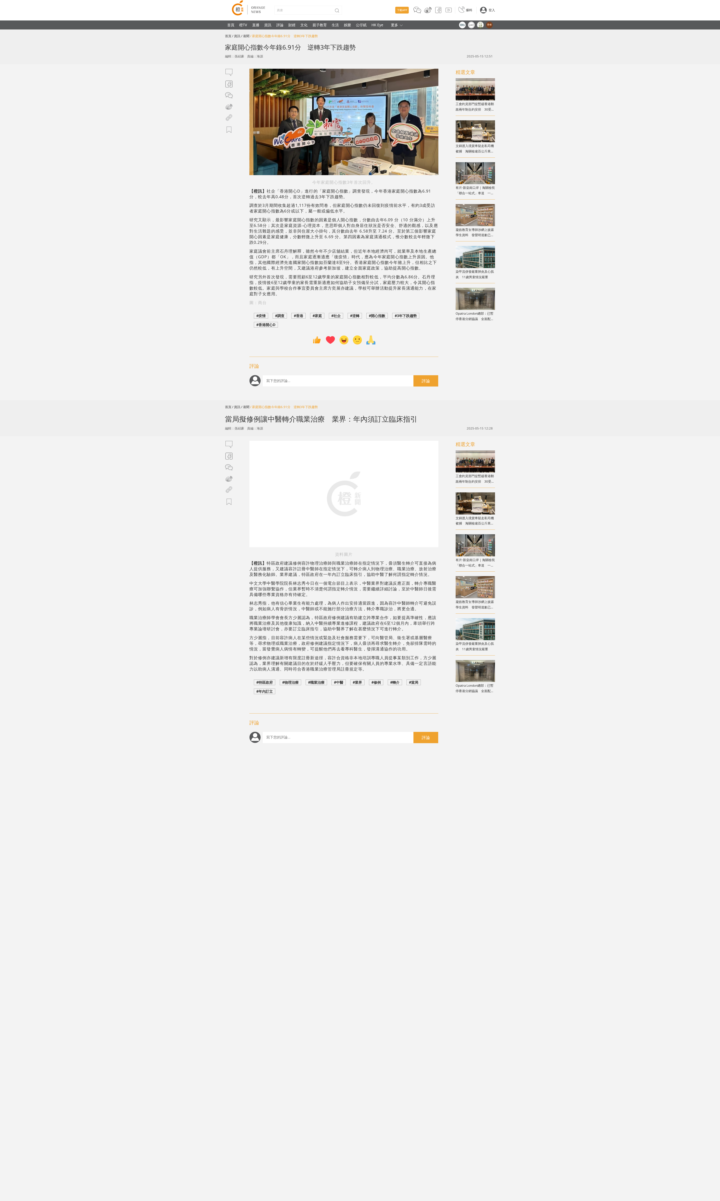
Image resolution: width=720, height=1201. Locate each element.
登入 (492, 10)
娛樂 (347, 24)
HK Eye (377, 24)
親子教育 (320, 24)
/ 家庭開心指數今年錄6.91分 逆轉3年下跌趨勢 (284, 36)
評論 (280, 24)
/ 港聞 (245, 36)
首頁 (230, 24)
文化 (304, 24)
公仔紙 (361, 24)
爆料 (469, 10)
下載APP (402, 10)
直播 (255, 24)
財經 (292, 24)
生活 (335, 24)
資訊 (267, 24)
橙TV (243, 24)
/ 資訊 (236, 36)
